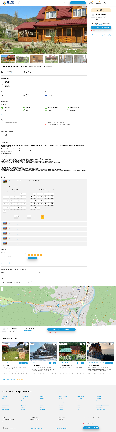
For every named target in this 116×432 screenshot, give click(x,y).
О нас (3, 417)
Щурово (98, 402)
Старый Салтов (5, 405)
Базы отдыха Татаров (9, 72)
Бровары (42, 407)
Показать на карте (98, 24)
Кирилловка (4, 396)
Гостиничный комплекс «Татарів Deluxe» (96, 362)
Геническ (4, 398)
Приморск (4, 402)
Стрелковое (42, 398)
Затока (60, 398)
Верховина (98, 398)
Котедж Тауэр (6, 362)
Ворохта (3, 272)
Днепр (22, 398)
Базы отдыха (13, 379)
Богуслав (23, 407)
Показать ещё (5, 262)
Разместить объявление (78, 2)
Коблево (23, 409)
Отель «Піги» (34, 362)
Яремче (60, 400)
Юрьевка (61, 409)
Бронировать (21, 224)
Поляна (41, 405)
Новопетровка (99, 407)
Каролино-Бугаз (62, 402)
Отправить (31, 258)
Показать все (5, 113)
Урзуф (79, 409)
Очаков (3, 400)
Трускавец (98, 400)
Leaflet (104, 325)
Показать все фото (8, 50)
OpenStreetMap (109, 325)
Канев (79, 402)
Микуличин (23, 400)
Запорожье (80, 400)
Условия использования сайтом (36, 428)
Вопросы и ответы (34, 419)
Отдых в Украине (34, 417)
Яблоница (23, 402)
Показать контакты (100, 21)
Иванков (4, 407)
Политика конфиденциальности (61, 428)
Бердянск (98, 396)
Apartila (3, 379)
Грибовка (80, 398)
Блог (3, 422)
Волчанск (61, 407)
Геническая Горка (63, 396)
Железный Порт (24, 396)
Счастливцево (81, 396)
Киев (79, 405)
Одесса (41, 402)
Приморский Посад (100, 409)
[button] (58, 305)
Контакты (32, 422)
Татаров (8, 379)
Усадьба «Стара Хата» (64, 362)
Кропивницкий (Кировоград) (103, 405)
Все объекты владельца (101, 16)
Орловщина (23, 405)
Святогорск (42, 409)
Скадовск (61, 405)
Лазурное (42, 396)
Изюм (79, 407)
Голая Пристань (5, 409)
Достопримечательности (8, 419)
